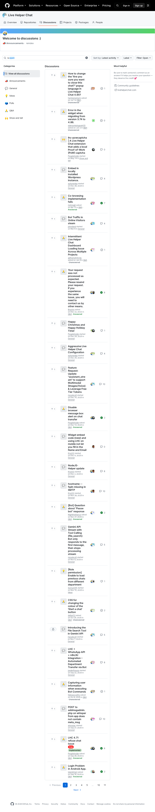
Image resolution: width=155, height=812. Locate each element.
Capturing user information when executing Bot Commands (77, 687)
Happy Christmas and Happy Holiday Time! (76, 326)
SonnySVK (72, 588)
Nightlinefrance (74, 514)
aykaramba (73, 183)
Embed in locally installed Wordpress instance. (74, 174)
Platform (18, 5)
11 (105, 785)
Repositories (30, 22)
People (99, 22)
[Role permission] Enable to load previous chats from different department (76, 577)
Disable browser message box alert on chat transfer (75, 413)
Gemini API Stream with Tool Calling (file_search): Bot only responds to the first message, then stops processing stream (77, 540)
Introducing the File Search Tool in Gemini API (77, 630)
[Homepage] (7, 5)
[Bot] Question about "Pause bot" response (76, 508)
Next (76, 790)
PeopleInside (73, 156)
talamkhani (72, 772)
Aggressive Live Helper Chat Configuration (77, 349)
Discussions (49, 22)
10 (103, 384)
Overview (12, 22)
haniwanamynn (74, 98)
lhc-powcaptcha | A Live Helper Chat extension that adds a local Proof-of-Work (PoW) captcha (77, 145)
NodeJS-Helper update (76, 467)
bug (71, 747)
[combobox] (45, 58)
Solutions (34, 5)
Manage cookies (104, 804)
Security (54, 804)
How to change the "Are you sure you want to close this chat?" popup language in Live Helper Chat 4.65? (77, 84)
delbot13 (71, 615)
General (71, 188)
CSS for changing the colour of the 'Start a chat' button (75, 606)
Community (73, 804)
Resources (52, 5)
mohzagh (72, 205)
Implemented (75, 750)
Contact (90, 804)
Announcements (13, 43)
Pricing (106, 5)
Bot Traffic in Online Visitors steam (76, 220)
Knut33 (71, 453)
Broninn (71, 309)
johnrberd (72, 226)
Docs (83, 804)
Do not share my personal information (129, 804)
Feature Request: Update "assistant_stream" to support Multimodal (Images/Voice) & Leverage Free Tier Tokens (77, 379)
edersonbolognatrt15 (76, 125)
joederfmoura (73, 670)
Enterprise (91, 5)
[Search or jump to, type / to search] (117, 5)
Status (63, 804)
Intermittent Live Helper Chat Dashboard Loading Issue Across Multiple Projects (77, 245)
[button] (86, 57)
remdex (30, 43)
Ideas (70, 592)
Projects (67, 22)
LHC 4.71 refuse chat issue (74, 740)
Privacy (45, 804)
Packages (84, 22)
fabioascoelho (74, 695)
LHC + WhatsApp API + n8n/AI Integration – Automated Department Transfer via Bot (77, 658)
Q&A (79, 100)
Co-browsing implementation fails (77, 198)
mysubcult (72, 395)
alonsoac (72, 725)
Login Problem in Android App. (77, 767)
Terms (37, 804)
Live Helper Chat (20, 15)
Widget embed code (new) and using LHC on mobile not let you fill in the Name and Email (77, 442)
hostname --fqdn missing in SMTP (77, 486)
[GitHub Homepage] (12, 804)
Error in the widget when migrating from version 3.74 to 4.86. (76, 116)
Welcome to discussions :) (22, 38)
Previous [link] (56, 785)
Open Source (71, 5)
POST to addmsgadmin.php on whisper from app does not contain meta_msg (77, 715)
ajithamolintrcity (75, 258)
